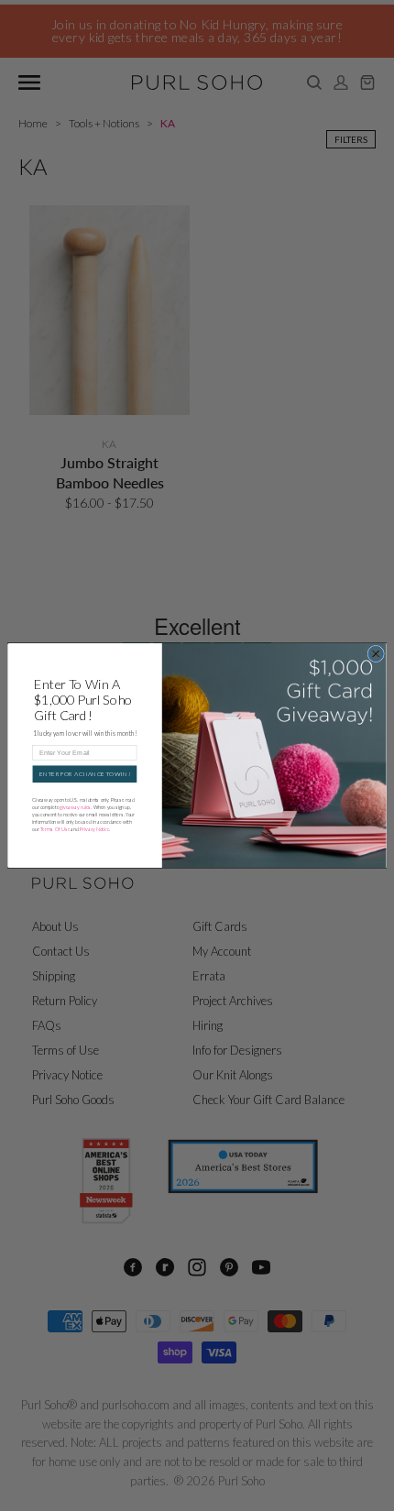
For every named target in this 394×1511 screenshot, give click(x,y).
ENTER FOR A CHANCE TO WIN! (84, 774)
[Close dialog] (376, 654)
